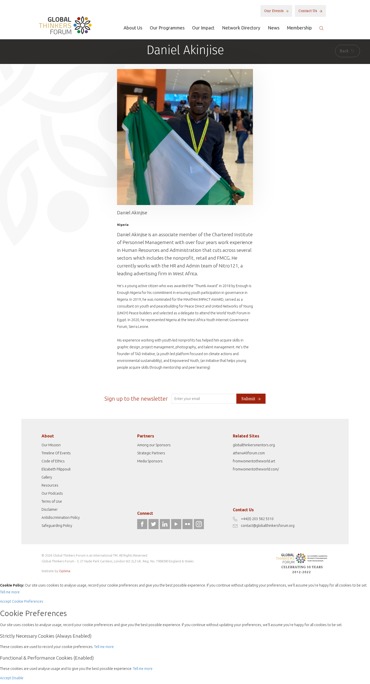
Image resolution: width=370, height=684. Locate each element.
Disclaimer (50, 509)
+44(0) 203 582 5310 (257, 519)
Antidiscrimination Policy (61, 518)
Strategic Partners (151, 453)
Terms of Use (52, 501)
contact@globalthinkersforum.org (267, 526)
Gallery (47, 477)
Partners (145, 436)
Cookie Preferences (27, 601)
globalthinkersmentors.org (254, 445)
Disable (17, 678)
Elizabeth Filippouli (56, 469)
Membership (299, 27)
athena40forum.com (249, 453)
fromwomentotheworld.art (254, 461)
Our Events (274, 11)
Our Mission (51, 445)
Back (345, 51)
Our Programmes (167, 27)
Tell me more (10, 592)
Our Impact (203, 27)
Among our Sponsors (154, 445)
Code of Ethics (53, 461)
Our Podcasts (52, 493)
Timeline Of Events (56, 453)
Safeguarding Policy (57, 526)
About (48, 436)
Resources (50, 485)
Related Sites (246, 436)
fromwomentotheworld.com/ (256, 469)
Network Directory (241, 27)
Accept (5, 601)
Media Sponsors (150, 461)
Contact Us (308, 11)
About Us (133, 27)
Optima (64, 571)
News (273, 27)
